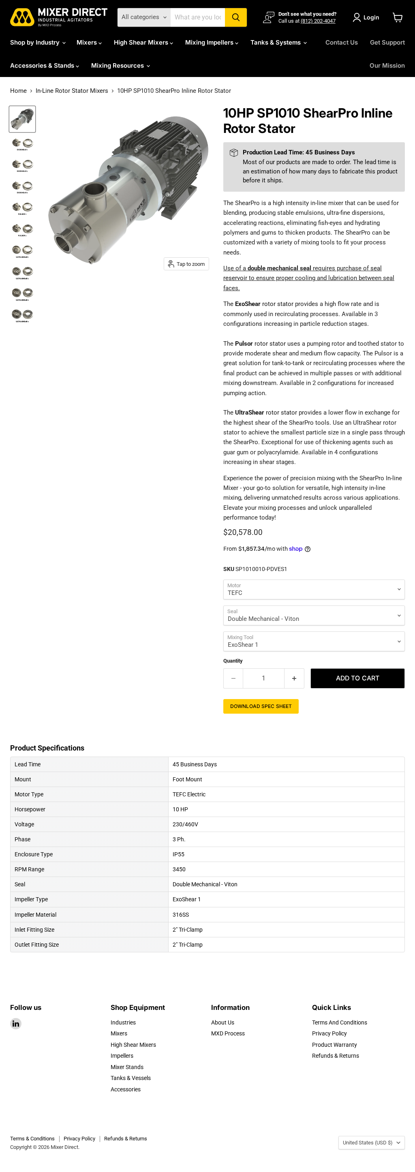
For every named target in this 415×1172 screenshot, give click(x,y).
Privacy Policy (329, 1033)
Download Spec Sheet (261, 706)
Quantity (233, 661)
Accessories (126, 1089)
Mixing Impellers (210, 42)
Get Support (387, 42)
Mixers (87, 42)
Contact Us (341, 42)
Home (18, 91)
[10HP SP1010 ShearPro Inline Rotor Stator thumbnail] (22, 119)
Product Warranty (334, 1045)
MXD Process (228, 1033)
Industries (123, 1022)
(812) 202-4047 (318, 21)
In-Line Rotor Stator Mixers (72, 91)
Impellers (122, 1055)
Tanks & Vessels (131, 1078)
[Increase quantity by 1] (294, 678)
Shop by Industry (35, 42)
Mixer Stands (127, 1067)
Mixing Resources (118, 65)
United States (368, 1143)
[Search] (236, 17)
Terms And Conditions (339, 1022)
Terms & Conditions (32, 1139)
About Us (222, 1022)
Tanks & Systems (276, 42)
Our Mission (387, 65)
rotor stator (264, 304)
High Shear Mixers (142, 42)
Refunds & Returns (335, 1055)
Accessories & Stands (43, 65)
